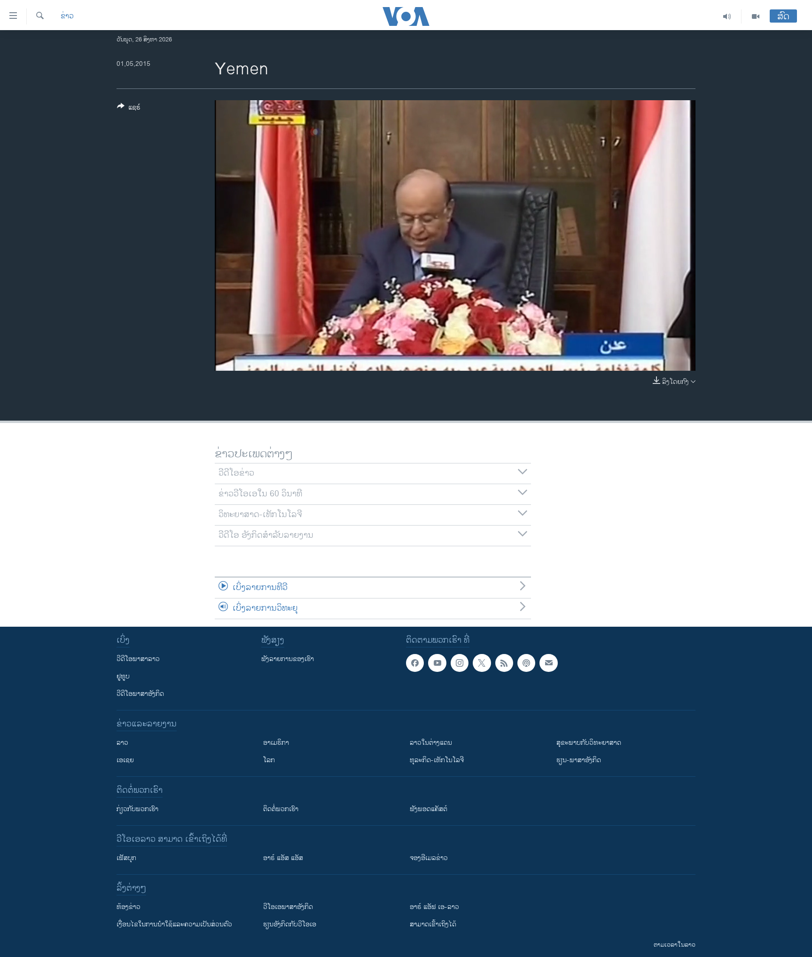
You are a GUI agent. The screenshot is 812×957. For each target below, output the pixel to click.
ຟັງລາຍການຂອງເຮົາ (287, 659)
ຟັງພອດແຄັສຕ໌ (428, 809)
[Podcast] (526, 663)
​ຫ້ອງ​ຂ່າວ (129, 907)
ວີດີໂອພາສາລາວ (138, 659)
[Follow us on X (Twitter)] (482, 663)
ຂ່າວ (67, 16)
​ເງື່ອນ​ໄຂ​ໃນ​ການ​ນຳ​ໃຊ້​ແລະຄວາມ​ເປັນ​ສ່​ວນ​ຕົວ (174, 924)
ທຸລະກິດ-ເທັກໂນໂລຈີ (437, 760)
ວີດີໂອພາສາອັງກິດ (140, 694)
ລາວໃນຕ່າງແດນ (431, 743)
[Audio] (727, 16)
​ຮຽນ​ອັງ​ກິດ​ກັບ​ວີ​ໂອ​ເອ (289, 924)
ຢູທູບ (123, 676)
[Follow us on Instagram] (459, 663)
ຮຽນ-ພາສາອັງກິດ (578, 760)
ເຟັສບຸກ (126, 858)
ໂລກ (269, 760)
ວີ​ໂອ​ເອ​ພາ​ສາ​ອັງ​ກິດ (288, 907)
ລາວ (122, 743)
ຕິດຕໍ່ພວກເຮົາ (280, 809)
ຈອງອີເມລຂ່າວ (429, 858)
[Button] (129, 109)
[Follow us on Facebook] (415, 663)
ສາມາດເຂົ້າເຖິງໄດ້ (433, 924)
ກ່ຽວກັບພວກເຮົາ (137, 809)
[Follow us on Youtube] (437, 663)
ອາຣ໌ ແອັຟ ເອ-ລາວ (434, 907)
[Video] (756, 16)
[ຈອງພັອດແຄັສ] (548, 663)
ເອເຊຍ (125, 760)
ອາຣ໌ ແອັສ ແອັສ (283, 858)
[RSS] (504, 663)
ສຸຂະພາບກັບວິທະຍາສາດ (588, 743)
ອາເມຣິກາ (276, 743)
